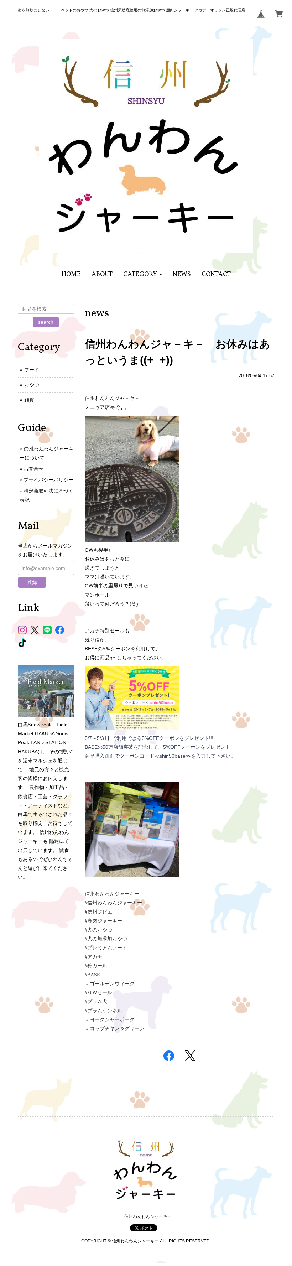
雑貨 (29, 400)
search (45, 322)
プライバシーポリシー (48, 480)
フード (31, 370)
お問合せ (33, 469)
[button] (142, 274)
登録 (32, 582)
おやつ (31, 385)
